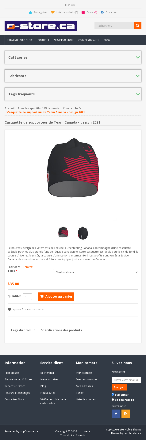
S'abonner (122, 394)
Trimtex (28, 267)
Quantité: (14, 296)
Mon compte (84, 373)
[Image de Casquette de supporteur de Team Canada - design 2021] (63, 233)
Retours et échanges (17, 392)
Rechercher (47, 373)
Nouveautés (47, 392)
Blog (107, 40)
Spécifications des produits (61, 330)
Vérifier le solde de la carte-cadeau (53, 401)
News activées (49, 379)
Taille (12, 270)
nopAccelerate (132, 433)
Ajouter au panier (58, 296)
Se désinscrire (124, 400)
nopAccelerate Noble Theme (123, 429)
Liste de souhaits (86, 399)
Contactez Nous (15, 399)
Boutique (43, 40)
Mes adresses (84, 386)
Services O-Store (64, 40)
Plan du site (12, 373)
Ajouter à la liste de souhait (28, 309)
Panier (80, 392)
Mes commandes (86, 379)
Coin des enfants (88, 40)
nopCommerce (29, 431)
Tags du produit (23, 330)
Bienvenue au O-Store (20, 40)
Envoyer (119, 387)
